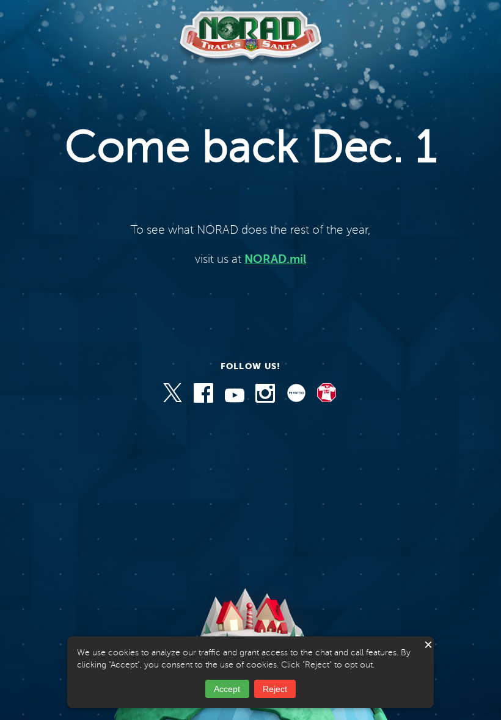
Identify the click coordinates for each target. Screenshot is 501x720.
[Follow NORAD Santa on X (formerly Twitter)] (173, 399)
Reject (275, 689)
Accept (227, 689)
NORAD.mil (275, 259)
